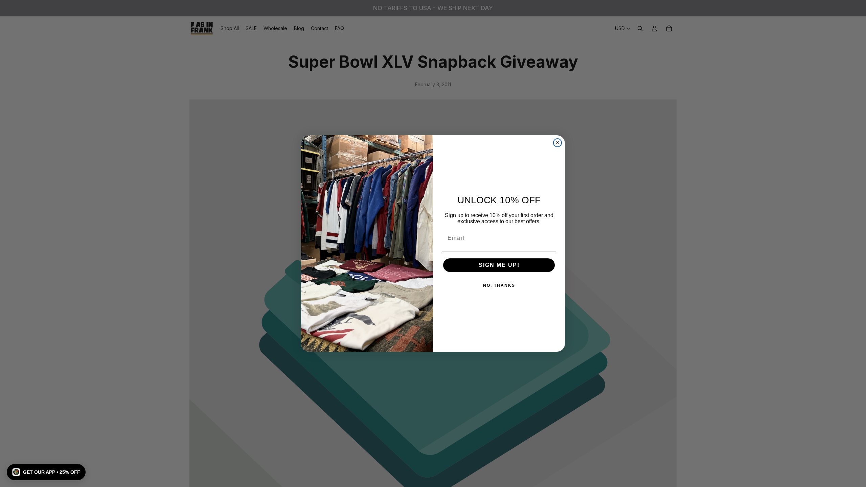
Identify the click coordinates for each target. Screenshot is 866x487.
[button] (46, 472)
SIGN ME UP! (499, 265)
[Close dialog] (557, 143)
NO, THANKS (499, 285)
